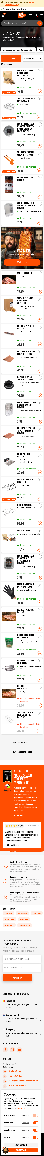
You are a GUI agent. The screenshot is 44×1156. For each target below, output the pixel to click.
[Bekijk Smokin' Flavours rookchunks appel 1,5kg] (22, 81)
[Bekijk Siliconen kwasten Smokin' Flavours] (22, 162)
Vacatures (22, 913)
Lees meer (19, 816)
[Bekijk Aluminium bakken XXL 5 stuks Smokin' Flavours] (22, 213)
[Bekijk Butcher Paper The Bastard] (22, 336)
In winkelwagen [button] (39, 91)
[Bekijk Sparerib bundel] (22, 540)
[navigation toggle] (41, 15)
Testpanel (9, 925)
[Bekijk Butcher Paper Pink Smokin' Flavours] (22, 361)
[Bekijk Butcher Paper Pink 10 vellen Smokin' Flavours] (22, 438)
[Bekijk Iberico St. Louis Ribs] (22, 696)
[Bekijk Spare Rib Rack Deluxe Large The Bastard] (22, 722)
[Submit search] (39, 23)
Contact (8, 913)
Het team (37, 913)
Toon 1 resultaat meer (22, 751)
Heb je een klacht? (17, 1085)
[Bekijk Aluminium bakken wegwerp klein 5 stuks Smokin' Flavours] (22, 567)
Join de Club (24, 925)
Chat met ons (15, 1071)
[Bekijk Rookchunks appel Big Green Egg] (22, 645)
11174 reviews (30, 826)
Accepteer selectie (21, 1145)
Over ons (24, 919)
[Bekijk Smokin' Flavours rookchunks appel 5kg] (22, 309)
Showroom (9, 919)
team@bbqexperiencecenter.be (23, 1081)
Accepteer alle (21, 1150)
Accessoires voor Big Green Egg (18, 50)
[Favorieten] (30, 15)
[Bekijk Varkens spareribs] (22, 283)
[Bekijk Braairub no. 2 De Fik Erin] (22, 187)
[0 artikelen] (3, 15)
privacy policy (21, 1108)
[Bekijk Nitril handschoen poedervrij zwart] (22, 594)
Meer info (25, 1115)
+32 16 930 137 (15, 1076)
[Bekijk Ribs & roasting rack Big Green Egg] (22, 515)
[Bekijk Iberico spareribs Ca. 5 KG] (22, 619)
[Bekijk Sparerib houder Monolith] (22, 489)
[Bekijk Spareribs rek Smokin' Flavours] (22, 108)
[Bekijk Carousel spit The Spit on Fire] (22, 670)
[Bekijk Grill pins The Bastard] (22, 464)
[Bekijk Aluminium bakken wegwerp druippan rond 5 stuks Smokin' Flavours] (22, 135)
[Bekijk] (22, 248)
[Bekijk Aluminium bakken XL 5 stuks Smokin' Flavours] (22, 412)
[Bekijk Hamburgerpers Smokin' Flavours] (22, 387)
